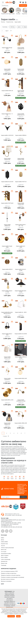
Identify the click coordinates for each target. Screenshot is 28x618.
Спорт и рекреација (5, 559)
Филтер (13, 27)
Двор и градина (4, 555)
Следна (5, 436)
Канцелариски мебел (6, 553)
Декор (2, 539)
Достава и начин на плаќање (8, 579)
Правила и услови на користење (8, 573)
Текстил (3, 545)
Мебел (2, 537)
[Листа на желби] (20, 2)
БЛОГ (2, 584)
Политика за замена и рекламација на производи (12, 577)
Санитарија (3, 565)
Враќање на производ (6, 581)
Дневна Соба (4, 563)
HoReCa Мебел (4, 541)
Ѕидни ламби (18, 22)
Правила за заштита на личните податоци (10, 575)
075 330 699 (8, 515)
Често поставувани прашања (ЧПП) (9, 571)
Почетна (3, 22)
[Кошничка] (23, 2)
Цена (19, 27)
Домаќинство (4, 561)
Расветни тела (9, 22)
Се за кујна (3, 551)
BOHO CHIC (3, 549)
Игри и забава (4, 557)
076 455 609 (19, 515)
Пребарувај (23, 5)
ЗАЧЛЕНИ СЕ (23, 497)
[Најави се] (25, 2)
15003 (13, 515)
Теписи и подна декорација (7, 547)
